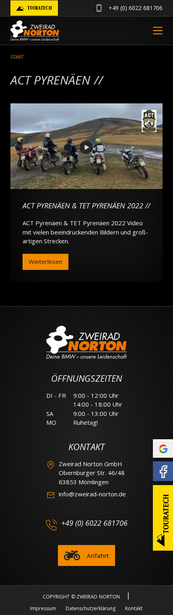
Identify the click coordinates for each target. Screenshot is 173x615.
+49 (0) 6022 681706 (136, 8)
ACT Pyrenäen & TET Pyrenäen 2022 (83, 205)
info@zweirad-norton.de (92, 494)
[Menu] (158, 30)
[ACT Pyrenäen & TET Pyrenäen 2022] (86, 146)
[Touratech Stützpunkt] (163, 518)
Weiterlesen (45, 263)
